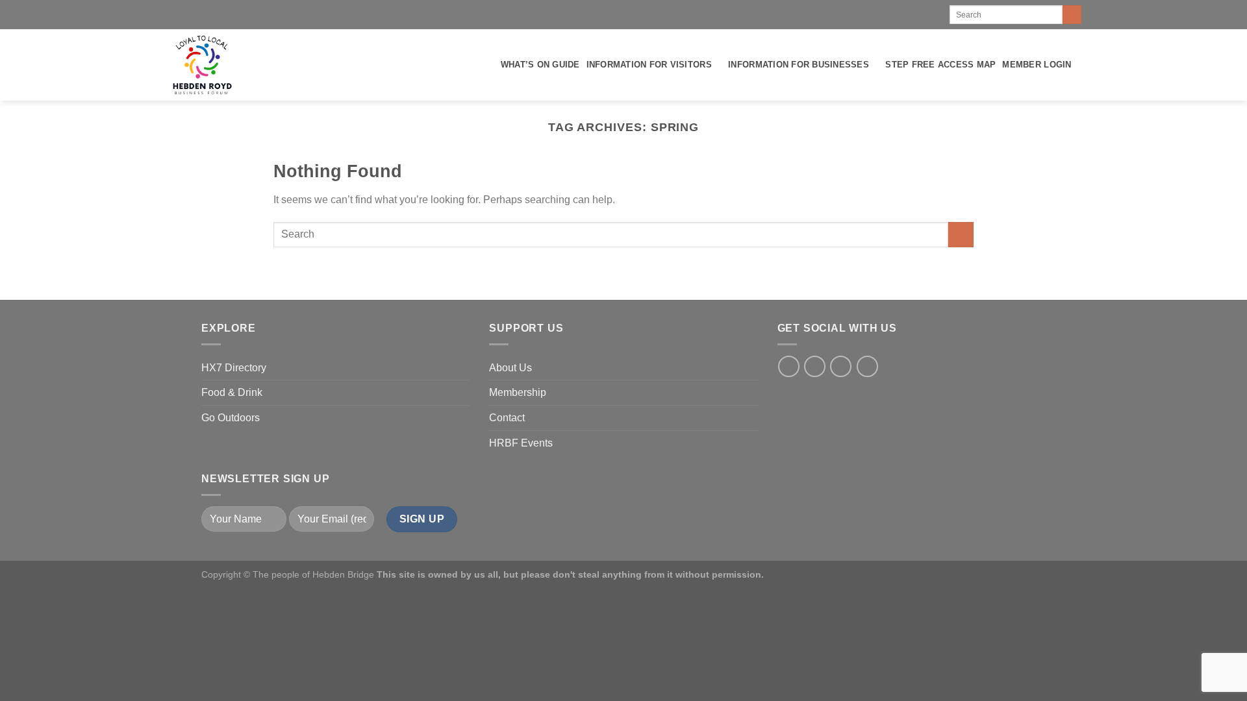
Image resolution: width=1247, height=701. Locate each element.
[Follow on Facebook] (789, 366)
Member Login (1036, 64)
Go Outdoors (230, 417)
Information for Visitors (649, 64)
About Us (510, 367)
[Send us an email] (867, 366)
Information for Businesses (798, 64)
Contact (507, 417)
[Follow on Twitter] (840, 366)
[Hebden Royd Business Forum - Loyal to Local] (201, 65)
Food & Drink (231, 392)
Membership (517, 392)
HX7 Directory (233, 367)
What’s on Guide (540, 64)
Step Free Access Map (940, 64)
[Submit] (1072, 15)
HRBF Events (521, 443)
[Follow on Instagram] (814, 366)
